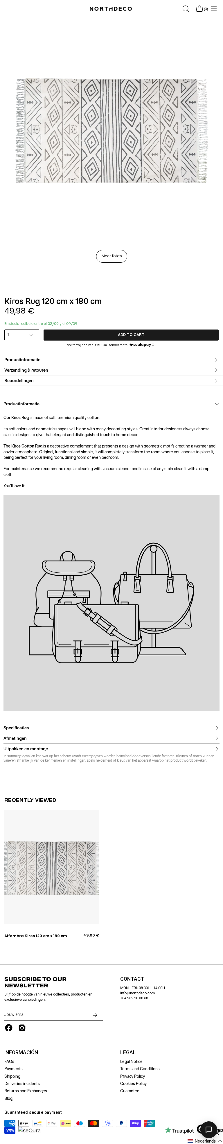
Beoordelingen (19, 380)
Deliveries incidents (22, 1083)
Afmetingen (15, 738)
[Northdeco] (111, 9)
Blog (8, 1098)
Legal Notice (131, 1061)
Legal (128, 1052)
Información (21, 1052)
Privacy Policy (132, 1076)
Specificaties (16, 727)
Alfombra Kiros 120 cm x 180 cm (35, 936)
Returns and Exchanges (25, 1091)
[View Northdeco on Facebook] (8, 1027)
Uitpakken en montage (25, 748)
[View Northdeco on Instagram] (22, 1027)
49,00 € (91, 935)
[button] (205, 1141)
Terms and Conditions (140, 1069)
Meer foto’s (112, 256)
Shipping (12, 1076)
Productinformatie (22, 359)
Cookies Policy (133, 1083)
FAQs (9, 1061)
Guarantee (129, 1091)
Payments (13, 1069)
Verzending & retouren (26, 370)
